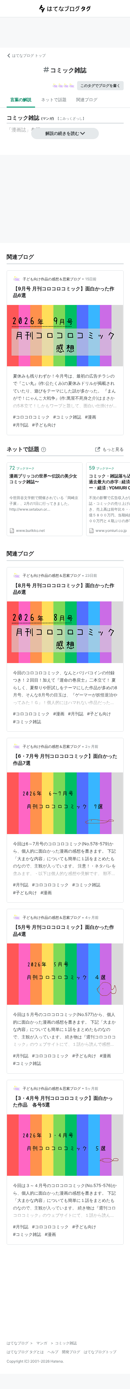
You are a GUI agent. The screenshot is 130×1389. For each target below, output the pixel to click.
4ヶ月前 (92, 917)
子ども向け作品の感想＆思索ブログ (52, 279)
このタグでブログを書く (100, 85)
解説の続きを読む (62, 133)
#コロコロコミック (31, 416)
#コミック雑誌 (67, 416)
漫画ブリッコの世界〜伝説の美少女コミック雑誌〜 (43, 478)
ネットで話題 (54, 99)
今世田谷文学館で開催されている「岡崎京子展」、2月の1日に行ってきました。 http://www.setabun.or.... (43, 503)
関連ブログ (86, 99)
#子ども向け (44, 424)
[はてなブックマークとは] (43, 449)
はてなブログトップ (100, 1352)
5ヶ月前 (91, 1088)
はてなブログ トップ (29, 55)
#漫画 (90, 416)
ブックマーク (21, 468)
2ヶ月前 (91, 746)
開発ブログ (71, 1352)
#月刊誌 (20, 424)
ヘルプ (52, 1352)
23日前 (91, 575)
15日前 (90, 279)
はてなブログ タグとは (25, 1352)
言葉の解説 (20, 99)
